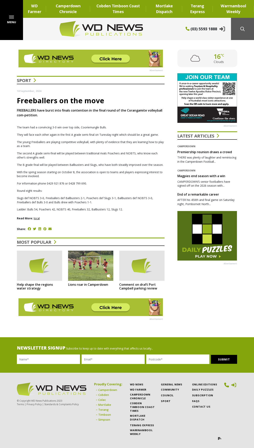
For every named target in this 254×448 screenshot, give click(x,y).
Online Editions (204, 384)
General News (171, 384)
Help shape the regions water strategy (35, 286)
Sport (24, 80)
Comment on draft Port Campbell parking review (138, 286)
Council (167, 395)
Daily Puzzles (203, 389)
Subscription (202, 395)
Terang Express (197, 8)
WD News (136, 384)
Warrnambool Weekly (233, 8)
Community (170, 389)
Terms (20, 404)
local (37, 218)
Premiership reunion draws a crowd (204, 152)
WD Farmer (34, 8)
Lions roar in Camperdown (88, 284)
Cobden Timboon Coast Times (118, 8)
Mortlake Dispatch (164, 8)
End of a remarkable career (198, 194)
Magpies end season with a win (201, 176)
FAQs (196, 401)
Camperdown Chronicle (68, 8)
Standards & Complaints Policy (61, 404)
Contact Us (201, 406)
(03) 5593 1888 (203, 29)
